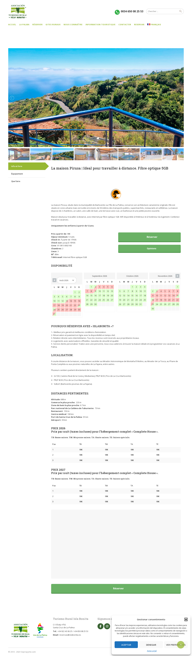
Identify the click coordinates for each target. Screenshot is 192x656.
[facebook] (101, 626)
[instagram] (107, 626)
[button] (186, 619)
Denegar (151, 644)
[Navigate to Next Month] (177, 276)
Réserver (37, 24)
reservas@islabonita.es (70, 634)
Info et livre (16, 166)
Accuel (12, 24)
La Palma (24, 24)
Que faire (15, 181)
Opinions (151, 248)
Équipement (17, 173)
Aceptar (126, 644)
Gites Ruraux (53, 24)
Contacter (124, 24)
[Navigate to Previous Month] (54, 280)
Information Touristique (101, 24)
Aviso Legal (152, 651)
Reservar (139, 24)
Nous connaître (73, 24)
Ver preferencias (176, 644)
